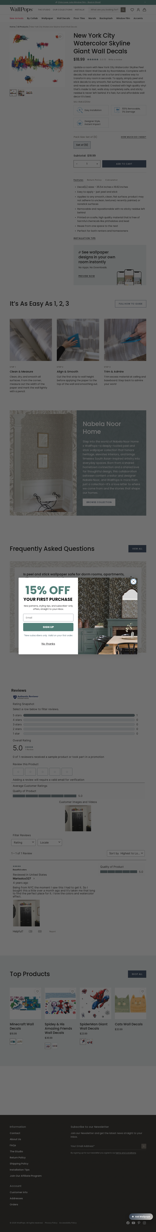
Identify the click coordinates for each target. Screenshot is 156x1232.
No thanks (48, 644)
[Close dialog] (133, 581)
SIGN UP (48, 627)
